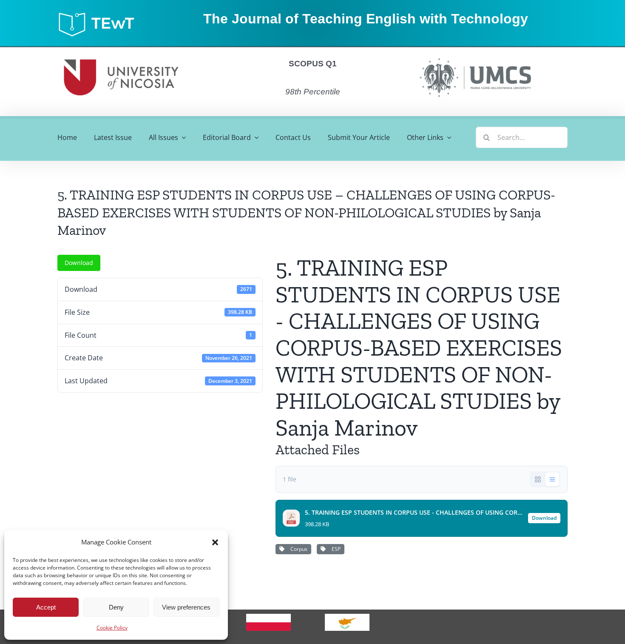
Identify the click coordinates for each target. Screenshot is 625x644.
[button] (215, 542)
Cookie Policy (112, 627)
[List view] (552, 479)
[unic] (121, 50)
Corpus (297, 549)
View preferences (186, 607)
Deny (116, 607)
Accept (46, 607)
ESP (335, 549)
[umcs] (475, 55)
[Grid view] (538, 479)
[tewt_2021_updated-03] (100, 14)
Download (79, 263)
